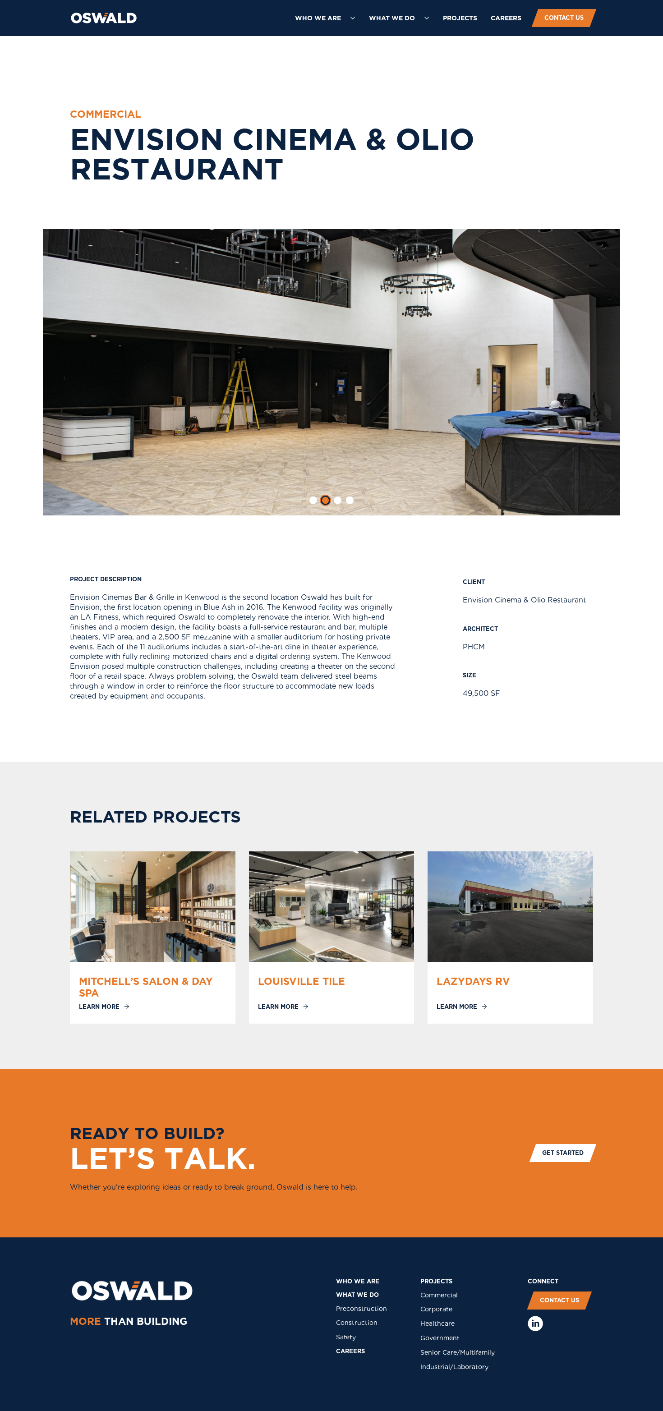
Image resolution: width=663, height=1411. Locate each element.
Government (440, 1338)
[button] (325, 18)
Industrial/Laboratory (454, 1366)
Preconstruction (361, 1308)
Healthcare (437, 1323)
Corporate (436, 1309)
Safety (346, 1337)
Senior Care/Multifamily (457, 1352)
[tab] (313, 500)
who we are (357, 1281)
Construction (357, 1322)
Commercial (439, 1295)
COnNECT (543, 1281)
